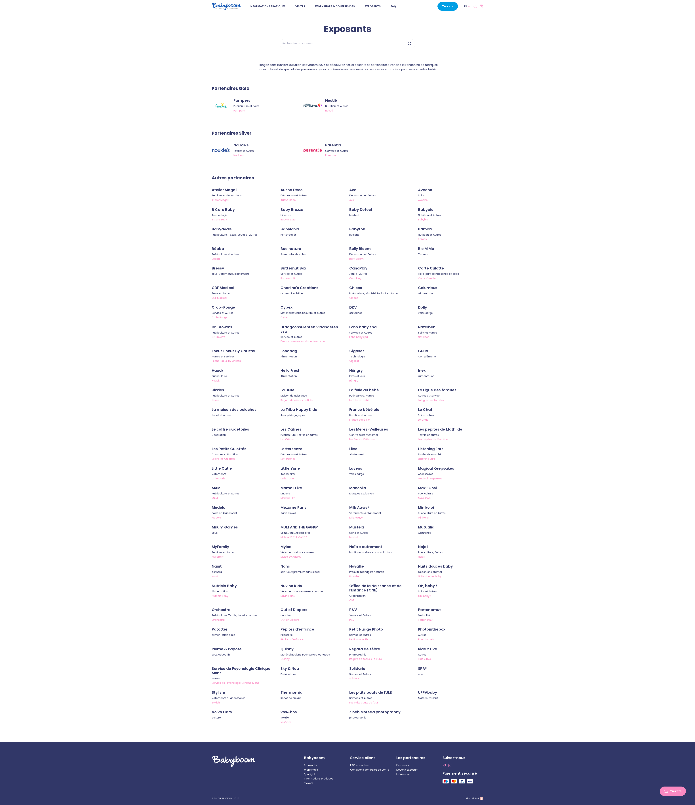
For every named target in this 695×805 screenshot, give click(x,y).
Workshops (311, 770)
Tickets (308, 783)
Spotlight (309, 774)
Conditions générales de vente (369, 770)
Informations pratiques (318, 778)
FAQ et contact (360, 765)
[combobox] (467, 6)
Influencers (403, 774)
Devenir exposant (407, 770)
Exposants (310, 765)
